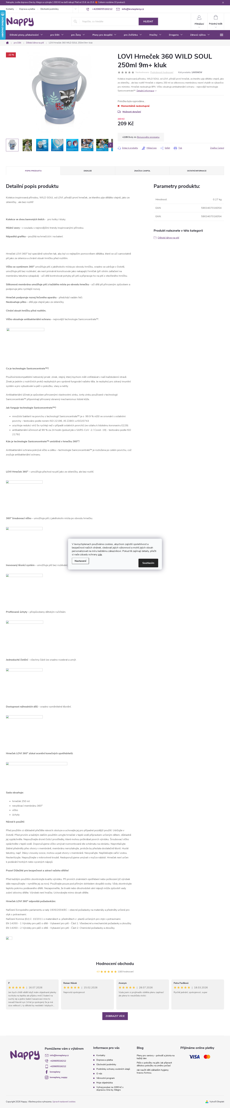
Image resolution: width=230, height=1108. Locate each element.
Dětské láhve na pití (168, 237)
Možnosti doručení (132, 111)
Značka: (217, 148)
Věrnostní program (105, 1078)
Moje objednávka (104, 1082)
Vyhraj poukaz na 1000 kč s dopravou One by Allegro (109, 1088)
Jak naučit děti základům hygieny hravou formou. (153, 1071)
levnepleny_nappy (58, 1077)
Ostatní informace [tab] (196, 171)
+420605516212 (58, 1060)
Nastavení (80, 561)
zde (100, 554)
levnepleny (55, 1071)
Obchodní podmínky (49, 9)
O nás (99, 1073)
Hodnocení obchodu (115, 963)
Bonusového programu (148, 137)
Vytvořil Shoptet (217, 1101)
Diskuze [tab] (88, 171)
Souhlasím (148, 563)
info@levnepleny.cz (59, 1055)
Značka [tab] (142, 171)
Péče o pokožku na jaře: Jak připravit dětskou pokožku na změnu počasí (154, 1064)
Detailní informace (145, 90)
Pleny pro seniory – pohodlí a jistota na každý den (155, 1057)
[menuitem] (26, 35)
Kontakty (10, 9)
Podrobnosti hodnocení (161, 72)
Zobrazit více (115, 1016)
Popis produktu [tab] (33, 171)
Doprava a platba (27, 9)
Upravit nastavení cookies (63, 1101)
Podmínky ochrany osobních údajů (113, 1069)
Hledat (148, 21)
